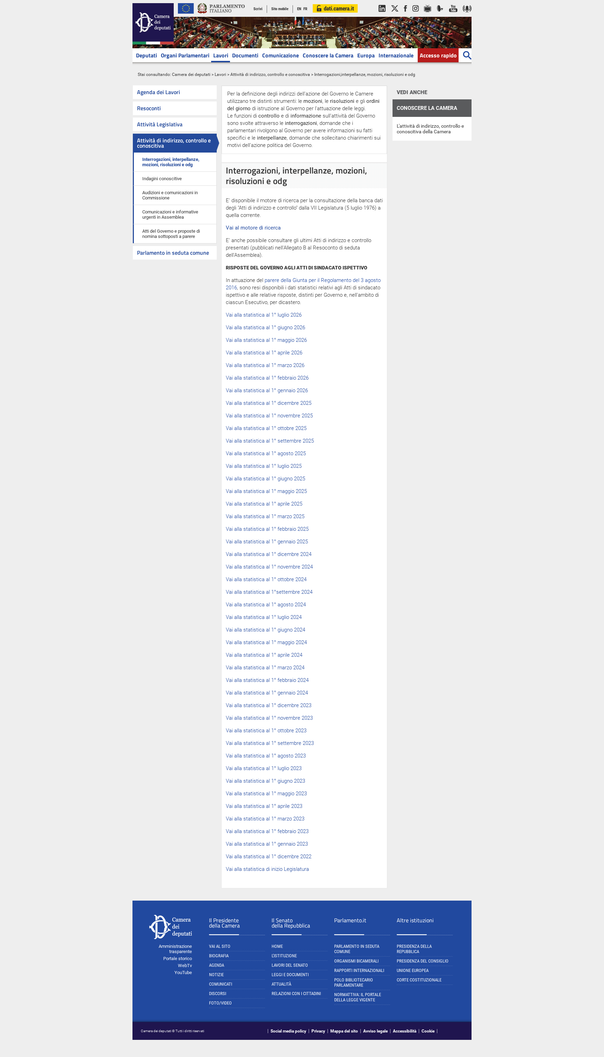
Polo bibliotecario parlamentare (353, 982)
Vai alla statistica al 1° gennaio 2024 (267, 693)
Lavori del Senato (290, 965)
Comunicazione (280, 55)
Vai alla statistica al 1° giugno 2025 (265, 478)
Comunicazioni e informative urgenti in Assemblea (170, 214)
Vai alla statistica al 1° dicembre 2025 (268, 403)
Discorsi (217, 993)
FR (305, 9)
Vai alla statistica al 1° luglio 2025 (264, 466)
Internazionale (396, 55)
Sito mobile (279, 9)
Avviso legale (375, 1031)
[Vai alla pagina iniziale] (153, 43)
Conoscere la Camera (328, 55)
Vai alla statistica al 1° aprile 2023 (264, 806)
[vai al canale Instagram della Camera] (415, 15)
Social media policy (288, 1031)
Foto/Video (220, 1003)
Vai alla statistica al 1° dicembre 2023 (268, 705)
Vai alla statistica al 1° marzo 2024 (265, 667)
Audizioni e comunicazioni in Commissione (170, 195)
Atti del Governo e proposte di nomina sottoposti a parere (171, 233)
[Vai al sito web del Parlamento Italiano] (221, 15)
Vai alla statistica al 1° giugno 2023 (265, 781)
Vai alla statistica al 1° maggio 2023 (266, 793)
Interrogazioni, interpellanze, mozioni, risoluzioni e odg (170, 162)
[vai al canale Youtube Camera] (453, 15)
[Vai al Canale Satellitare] (440, 15)
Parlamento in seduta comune (173, 252)
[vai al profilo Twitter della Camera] (394, 15)
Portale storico (177, 958)
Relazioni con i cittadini (296, 993)
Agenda (216, 965)
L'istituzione (284, 955)
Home (277, 946)
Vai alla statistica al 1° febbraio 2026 (267, 378)
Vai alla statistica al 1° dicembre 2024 (268, 554)
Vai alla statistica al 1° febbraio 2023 (267, 831)
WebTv (185, 965)
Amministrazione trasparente (175, 949)
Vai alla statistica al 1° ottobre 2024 (266, 579)
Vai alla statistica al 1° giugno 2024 (265, 630)
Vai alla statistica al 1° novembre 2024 (269, 567)
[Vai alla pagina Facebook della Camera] (405, 15)
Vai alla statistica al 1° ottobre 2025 (266, 428)
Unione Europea (413, 970)
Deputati (146, 55)
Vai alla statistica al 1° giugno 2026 (265, 327)
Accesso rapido (438, 55)
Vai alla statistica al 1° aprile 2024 (264, 655)
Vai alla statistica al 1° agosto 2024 (266, 604)
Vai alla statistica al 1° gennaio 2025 (267, 541)
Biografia (219, 955)
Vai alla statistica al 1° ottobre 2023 (266, 730)
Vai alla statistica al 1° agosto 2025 (266, 453)
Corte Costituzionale (419, 979)
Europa (366, 55)
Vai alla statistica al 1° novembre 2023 (269, 718)
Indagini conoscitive (162, 178)
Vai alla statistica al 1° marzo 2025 (265, 516)
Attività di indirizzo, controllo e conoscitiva (270, 74)
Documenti (245, 55)
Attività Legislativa (159, 124)
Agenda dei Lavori (158, 92)
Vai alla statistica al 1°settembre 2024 (269, 592)
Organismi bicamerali (356, 961)
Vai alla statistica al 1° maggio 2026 (266, 340)
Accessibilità (404, 1031)
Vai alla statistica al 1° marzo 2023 (265, 819)
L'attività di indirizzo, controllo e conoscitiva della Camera (430, 128)
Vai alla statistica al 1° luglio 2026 (264, 315)
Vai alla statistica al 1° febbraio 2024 (267, 680)
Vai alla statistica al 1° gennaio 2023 (267, 844)
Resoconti (149, 108)
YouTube (183, 972)
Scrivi (258, 9)
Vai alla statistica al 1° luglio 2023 (264, 768)
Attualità (281, 984)
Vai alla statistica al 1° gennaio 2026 (267, 390)
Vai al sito (219, 946)
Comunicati (220, 984)
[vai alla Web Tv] (427, 15)
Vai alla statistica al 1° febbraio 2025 (267, 529)
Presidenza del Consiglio (422, 961)
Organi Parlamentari (185, 55)
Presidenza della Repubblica (414, 949)
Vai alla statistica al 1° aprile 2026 (264, 353)
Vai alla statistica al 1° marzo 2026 (265, 365)
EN (299, 9)
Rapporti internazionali (359, 970)
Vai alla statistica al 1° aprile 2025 (264, 504)
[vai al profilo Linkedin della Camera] (382, 15)
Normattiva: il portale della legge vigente (357, 997)
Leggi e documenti (290, 974)
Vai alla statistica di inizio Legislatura (267, 869)
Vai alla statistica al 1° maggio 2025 (266, 491)
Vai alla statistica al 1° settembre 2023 (270, 743)
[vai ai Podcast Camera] (467, 15)
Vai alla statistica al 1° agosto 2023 (266, 756)
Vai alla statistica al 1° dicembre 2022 (268, 856)
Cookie (428, 1031)
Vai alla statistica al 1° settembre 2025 (270, 441)
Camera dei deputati (191, 74)
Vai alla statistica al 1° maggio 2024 (266, 642)
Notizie (216, 974)
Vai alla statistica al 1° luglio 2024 (264, 617)
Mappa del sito (344, 1031)
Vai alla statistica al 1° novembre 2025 (269, 416)
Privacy (318, 1031)
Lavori (220, 55)
